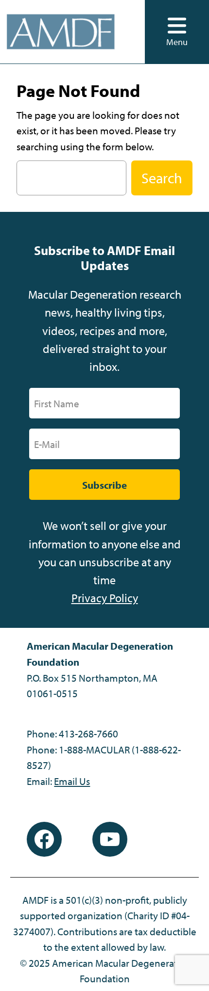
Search (161, 178)
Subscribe (104, 485)
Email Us (72, 781)
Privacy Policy (104, 598)
